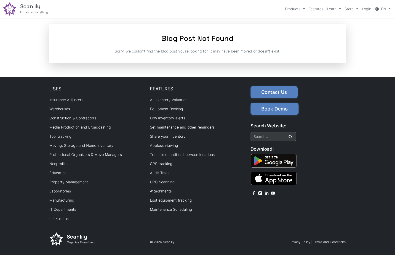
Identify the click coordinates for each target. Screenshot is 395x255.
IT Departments (62, 209)
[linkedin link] (266, 192)
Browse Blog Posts (198, 60)
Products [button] (293, 9)
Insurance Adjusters (66, 99)
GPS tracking (161, 163)
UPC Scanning (162, 182)
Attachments (161, 191)
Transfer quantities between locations (182, 154)
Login (366, 9)
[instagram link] (260, 192)
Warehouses (59, 109)
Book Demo (274, 109)
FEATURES (161, 89)
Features (316, 9)
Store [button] (349, 9)
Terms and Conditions (329, 242)
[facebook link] (254, 192)
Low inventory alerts (167, 118)
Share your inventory (168, 136)
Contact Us (274, 92)
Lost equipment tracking (171, 200)
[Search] (290, 136)
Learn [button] (332, 9)
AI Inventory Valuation (168, 99)
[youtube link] (273, 192)
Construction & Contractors (72, 118)
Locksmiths (59, 218)
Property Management (68, 182)
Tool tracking (60, 136)
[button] (382, 8)
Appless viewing (164, 145)
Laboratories (60, 191)
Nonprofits (58, 163)
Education (58, 173)
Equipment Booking (166, 109)
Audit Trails (159, 173)
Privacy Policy (299, 242)
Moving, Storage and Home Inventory (81, 145)
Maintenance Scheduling (171, 209)
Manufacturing (61, 200)
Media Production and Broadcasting (80, 127)
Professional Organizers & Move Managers (85, 154)
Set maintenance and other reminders (182, 127)
